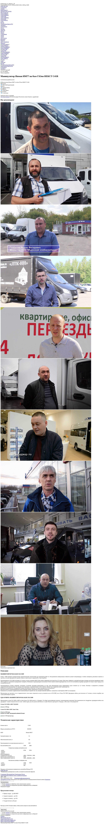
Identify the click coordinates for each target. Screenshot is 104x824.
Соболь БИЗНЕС (5, 17)
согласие (8, 784)
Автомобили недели (6, 779)
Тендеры (3, 29)
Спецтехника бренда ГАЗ (7, 24)
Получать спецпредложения (30, 779)
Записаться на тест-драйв (17, 779)
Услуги (2, 28)
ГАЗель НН (3, 19)
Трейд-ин (3, 30)
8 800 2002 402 (4, 6)
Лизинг (2, 33)
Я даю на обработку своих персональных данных (16, 784)
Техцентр (3, 43)
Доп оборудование (5, 96)
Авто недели (4, 38)
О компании (4, 7)
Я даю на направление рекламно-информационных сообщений (19, 785)
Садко (2, 21)
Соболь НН (3, 16)
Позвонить (47, 779)
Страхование (4, 34)
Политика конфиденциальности (22, 778)
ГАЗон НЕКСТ (4, 20)
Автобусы (3, 25)
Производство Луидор (6, 11)
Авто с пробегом (5, 42)
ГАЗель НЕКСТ (4, 14)
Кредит (2, 31)
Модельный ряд (4, 12)
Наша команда (4, 10)
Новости (3, 40)
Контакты (3, 39)
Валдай (2, 22)
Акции (2, 35)
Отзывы (2, 8)
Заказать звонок (41, 779)
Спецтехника (4, 26)
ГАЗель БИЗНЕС (5, 15)
